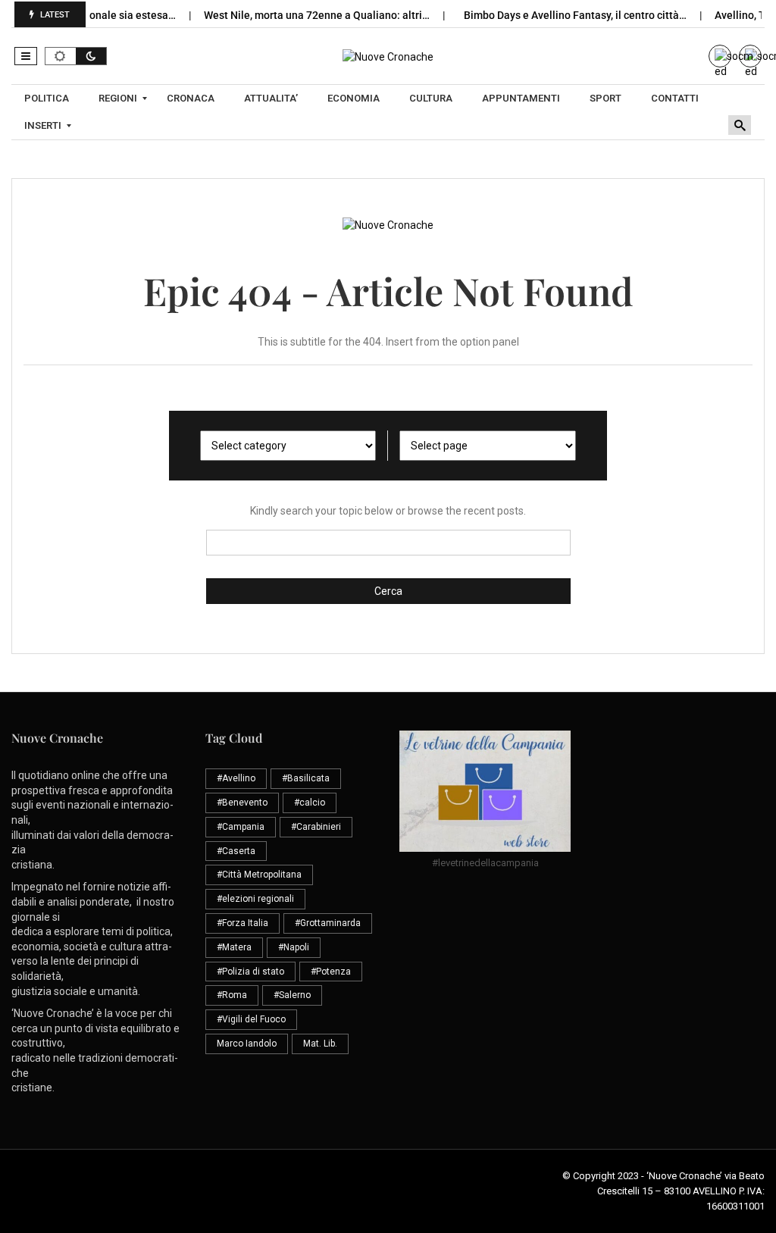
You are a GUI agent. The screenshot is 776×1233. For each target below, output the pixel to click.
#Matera (234, 947)
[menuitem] (48, 98)
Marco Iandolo (247, 1043)
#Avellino (236, 778)
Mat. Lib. (320, 1043)
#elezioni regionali (255, 898)
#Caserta (236, 851)
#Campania (240, 826)
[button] (25, 56)
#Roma (232, 995)
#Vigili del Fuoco (251, 1019)
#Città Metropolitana (259, 874)
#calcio (309, 802)
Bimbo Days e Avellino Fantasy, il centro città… (561, 15)
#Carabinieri (316, 826)
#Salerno (292, 995)
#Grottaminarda (328, 923)
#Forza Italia (242, 923)
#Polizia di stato (250, 971)
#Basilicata (306, 778)
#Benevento (242, 802)
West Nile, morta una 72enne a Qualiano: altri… (303, 15)
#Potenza (331, 971)
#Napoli (293, 947)
